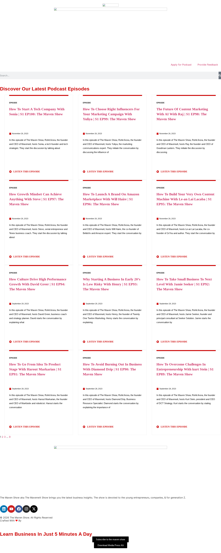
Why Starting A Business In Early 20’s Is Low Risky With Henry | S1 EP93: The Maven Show (111, 284)
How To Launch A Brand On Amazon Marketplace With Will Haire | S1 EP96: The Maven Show (111, 199)
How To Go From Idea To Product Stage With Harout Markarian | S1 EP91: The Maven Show (35, 369)
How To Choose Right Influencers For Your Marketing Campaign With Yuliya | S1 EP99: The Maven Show (111, 114)
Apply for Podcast (181, 64)
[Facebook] (19, 509)
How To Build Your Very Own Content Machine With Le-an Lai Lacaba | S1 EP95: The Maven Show (185, 199)
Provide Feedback (208, 64)
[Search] (220, 75)
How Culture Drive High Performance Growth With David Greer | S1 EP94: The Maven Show (37, 284)
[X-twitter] (34, 509)
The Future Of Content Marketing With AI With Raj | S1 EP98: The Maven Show (182, 114)
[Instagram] (26, 509)
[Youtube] (11, 509)
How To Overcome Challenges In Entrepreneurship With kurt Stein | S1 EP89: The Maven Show (185, 369)
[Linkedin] (4, 509)
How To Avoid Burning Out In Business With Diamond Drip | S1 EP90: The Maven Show (112, 369)
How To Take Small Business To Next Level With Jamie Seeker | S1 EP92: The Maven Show (184, 284)
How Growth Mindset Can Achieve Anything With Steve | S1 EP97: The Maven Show (36, 199)
